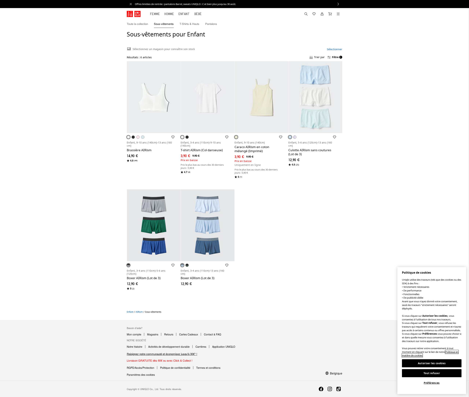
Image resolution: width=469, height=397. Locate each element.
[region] (431, 330)
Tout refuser (432, 373)
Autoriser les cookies (432, 363)
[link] (238, 4)
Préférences (432, 383)
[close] (131, 4)
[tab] (155, 14)
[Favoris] (314, 14)
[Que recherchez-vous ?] (306, 14)
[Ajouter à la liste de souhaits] (173, 137)
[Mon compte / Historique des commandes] (322, 14)
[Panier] (330, 14)
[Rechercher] (338, 14)
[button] (338, 24)
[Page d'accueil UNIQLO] (134, 14)
